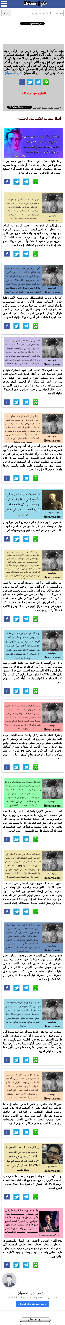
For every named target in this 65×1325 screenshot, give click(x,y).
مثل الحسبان (14, 72)
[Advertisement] (32, 34)
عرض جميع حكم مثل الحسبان (32, 1304)
